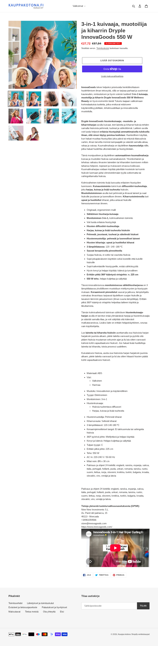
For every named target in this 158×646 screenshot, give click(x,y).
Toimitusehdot (15, 603)
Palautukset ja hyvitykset (54, 607)
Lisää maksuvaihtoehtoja (112, 76)
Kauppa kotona (124, 634)
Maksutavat (14, 611)
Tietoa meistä (31, 611)
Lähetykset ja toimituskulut (40, 603)
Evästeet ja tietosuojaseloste (22, 607)
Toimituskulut (102, 48)
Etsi (62, 611)
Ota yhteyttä (49, 611)
